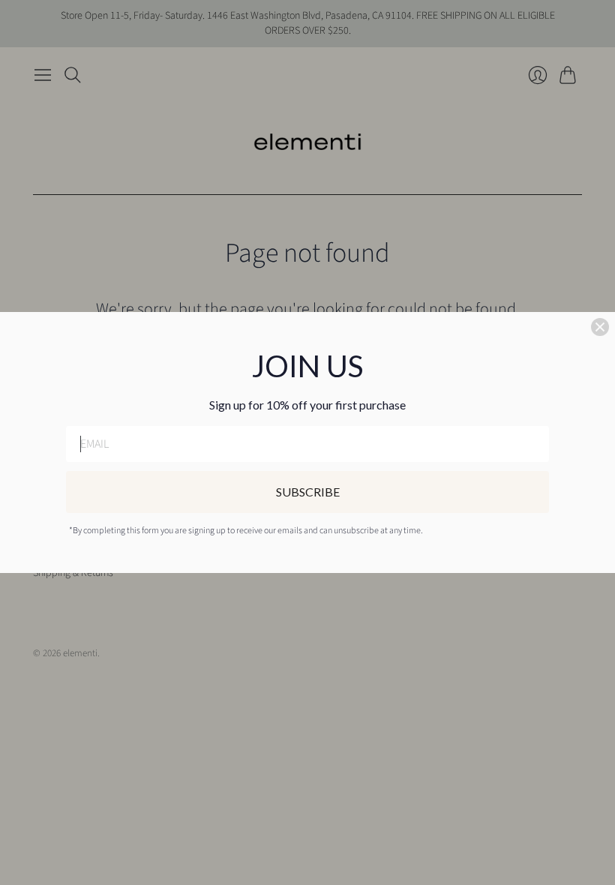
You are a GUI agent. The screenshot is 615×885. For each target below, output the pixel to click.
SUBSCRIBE (308, 491)
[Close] (600, 327)
